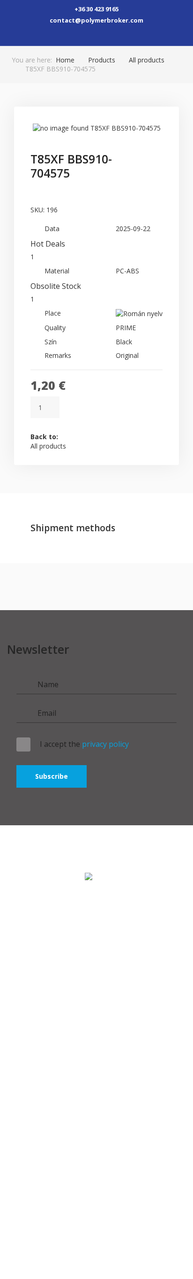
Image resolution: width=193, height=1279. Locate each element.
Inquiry (97, 1029)
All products (146, 59)
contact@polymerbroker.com (96, 20)
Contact (96, 946)
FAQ (23, 1043)
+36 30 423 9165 (96, 9)
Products (101, 59)
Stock (96, 912)
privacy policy (105, 744)
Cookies (96, 1093)
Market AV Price (96, 979)
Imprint (97, 1060)
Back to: (48, 441)
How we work (97, 929)
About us (97, 963)
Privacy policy (96, 1077)
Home (65, 59)
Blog (96, 1012)
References (97, 996)
